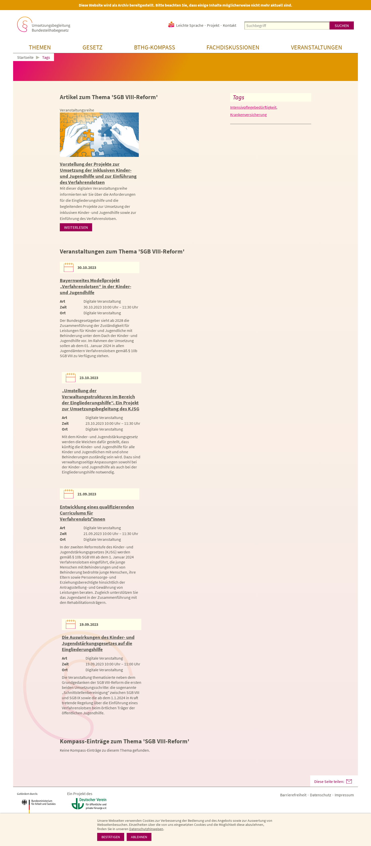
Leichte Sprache (189, 25)
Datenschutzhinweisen (146, 829)
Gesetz (92, 47)
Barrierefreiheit (293, 794)
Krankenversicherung (248, 114)
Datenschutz (320, 794)
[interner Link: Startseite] (43, 25)
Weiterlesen (76, 227)
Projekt (213, 25)
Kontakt (229, 25)
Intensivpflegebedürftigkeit (253, 107)
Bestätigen (110, 837)
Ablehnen (139, 837)
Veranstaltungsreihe (77, 109)
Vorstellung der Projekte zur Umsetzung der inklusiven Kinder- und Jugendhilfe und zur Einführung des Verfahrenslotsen (98, 173)
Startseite (25, 57)
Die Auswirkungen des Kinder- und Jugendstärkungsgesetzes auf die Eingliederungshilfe (98, 643)
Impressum (344, 794)
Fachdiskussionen (232, 47)
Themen (40, 47)
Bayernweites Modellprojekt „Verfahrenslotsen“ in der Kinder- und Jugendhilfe (95, 286)
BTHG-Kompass (154, 47)
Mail (349, 781)
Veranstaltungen (316, 47)
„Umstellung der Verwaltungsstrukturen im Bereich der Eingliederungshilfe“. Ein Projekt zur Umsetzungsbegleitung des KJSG (100, 399)
